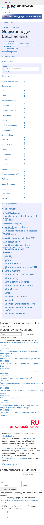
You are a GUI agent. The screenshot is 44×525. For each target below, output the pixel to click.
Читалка (5, 169)
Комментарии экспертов (11, 27)
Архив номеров (8, 228)
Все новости (7, 17)
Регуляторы (6, 37)
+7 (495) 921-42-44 (27, 438)
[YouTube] (4, 271)
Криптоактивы (7, 61)
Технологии (6, 86)
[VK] (8, 271)
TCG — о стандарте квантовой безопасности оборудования (18, 397)
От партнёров (7, 135)
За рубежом (6, 115)
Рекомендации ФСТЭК (11, 174)
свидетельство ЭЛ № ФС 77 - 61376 (16, 448)
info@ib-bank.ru (8, 436)
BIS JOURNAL (7, 144)
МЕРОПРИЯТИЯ (8, 7)
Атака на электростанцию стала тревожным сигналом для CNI (21, 383)
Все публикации (8, 184)
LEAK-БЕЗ (6, 252)
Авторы (5, 159)
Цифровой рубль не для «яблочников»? (16, 376)
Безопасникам (7, 22)
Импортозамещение (10, 81)
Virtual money (11, 278)
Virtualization (11, 289)
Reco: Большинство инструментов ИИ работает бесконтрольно (19, 351)
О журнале (6, 154)
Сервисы (5, 71)
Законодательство (9, 32)
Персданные (7, 41)
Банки (4, 198)
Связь (4, 95)
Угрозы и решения (9, 203)
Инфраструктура (8, 208)
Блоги (4, 164)
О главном (6, 189)
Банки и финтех (8, 56)
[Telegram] (5, 271)
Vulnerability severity (15, 313)
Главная (5, 149)
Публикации (7, 179)
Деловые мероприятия (11, 213)
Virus (7, 292)
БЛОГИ (5, 139)
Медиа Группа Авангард (18, 506)
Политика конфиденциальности (14, 458)
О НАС (4, 257)
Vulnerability (11, 299)
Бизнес (5, 66)
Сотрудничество (8, 238)
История (5, 223)
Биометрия (6, 46)
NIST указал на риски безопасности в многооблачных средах (21, 390)
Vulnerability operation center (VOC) (19, 308)
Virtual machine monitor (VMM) (20, 274)
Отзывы (5, 242)
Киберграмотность (9, 125)
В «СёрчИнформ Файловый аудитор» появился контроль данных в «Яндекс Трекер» (19, 405)
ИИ (3, 90)
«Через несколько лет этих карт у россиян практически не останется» (22, 370)
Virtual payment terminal (17, 281)
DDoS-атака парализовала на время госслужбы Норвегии (19, 412)
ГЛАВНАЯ (6, 2)
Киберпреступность (10, 51)
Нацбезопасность (9, 100)
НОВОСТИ (6, 12)
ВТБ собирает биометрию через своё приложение (20, 357)
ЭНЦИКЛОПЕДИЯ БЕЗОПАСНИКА (15, 247)
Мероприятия (7, 130)
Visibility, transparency (16, 296)
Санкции (5, 105)
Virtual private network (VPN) (19, 285)
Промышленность (9, 110)
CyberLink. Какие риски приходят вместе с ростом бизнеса (20, 363)
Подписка (6, 233)
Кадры (4, 120)
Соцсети (5, 76)
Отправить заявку (9, 489)
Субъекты (6, 218)
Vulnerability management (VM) (20, 303)
